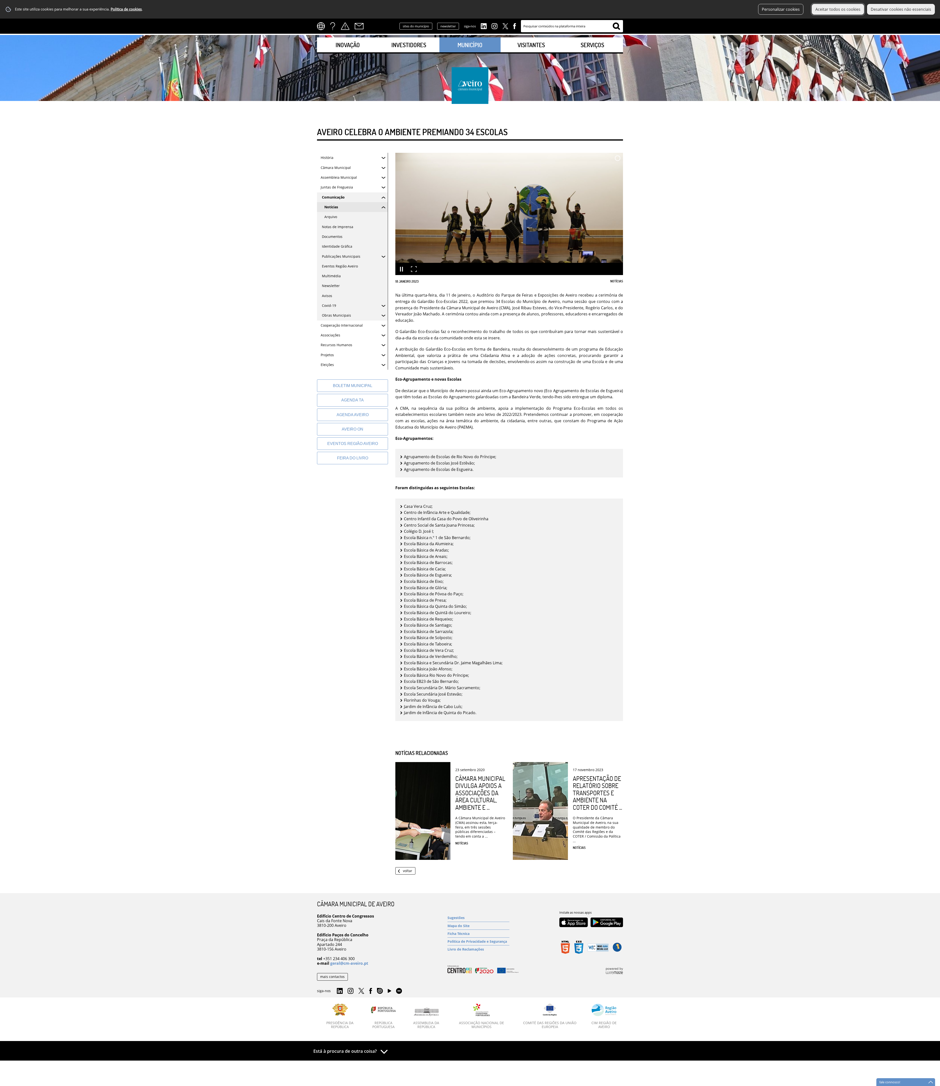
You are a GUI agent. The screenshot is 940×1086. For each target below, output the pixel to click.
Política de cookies (126, 9)
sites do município (416, 26)
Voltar (407, 870)
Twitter (505, 25)
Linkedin (484, 25)
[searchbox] (572, 26)
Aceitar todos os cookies (837, 9)
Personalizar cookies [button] (781, 9)
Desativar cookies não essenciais (901, 9)
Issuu (380, 991)
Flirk (399, 991)
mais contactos (332, 976)
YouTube (389, 992)
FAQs (333, 26)
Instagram (494, 25)
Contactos (359, 26)
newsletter (448, 26)
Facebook (514, 25)
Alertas (345, 26)
